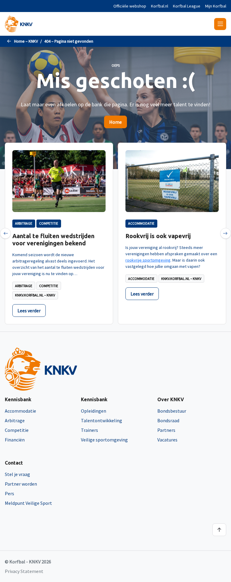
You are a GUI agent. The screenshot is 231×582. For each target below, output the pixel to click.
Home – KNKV (26, 41)
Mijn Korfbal (215, 6)
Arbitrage (15, 420)
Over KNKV (170, 399)
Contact (14, 462)
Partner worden (21, 484)
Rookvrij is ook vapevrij (158, 235)
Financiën (15, 440)
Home (115, 122)
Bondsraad (168, 420)
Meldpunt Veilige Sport (28, 503)
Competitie (17, 430)
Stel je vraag (17, 474)
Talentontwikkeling (101, 420)
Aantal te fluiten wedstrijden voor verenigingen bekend (53, 239)
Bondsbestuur (171, 411)
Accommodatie (20, 411)
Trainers (89, 430)
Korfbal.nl (159, 6)
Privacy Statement (24, 571)
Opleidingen (93, 411)
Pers (9, 493)
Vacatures (167, 440)
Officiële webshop (129, 6)
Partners (166, 430)
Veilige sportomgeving (104, 440)
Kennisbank (18, 399)
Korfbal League (186, 6)
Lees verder (29, 311)
